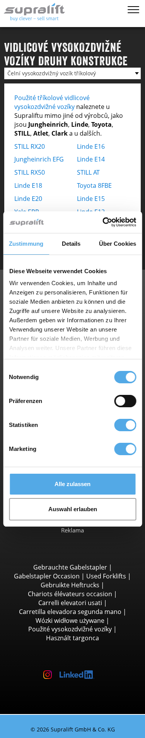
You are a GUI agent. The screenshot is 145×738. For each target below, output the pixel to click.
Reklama (72, 530)
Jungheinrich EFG (39, 159)
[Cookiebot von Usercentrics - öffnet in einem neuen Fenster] (103, 222)
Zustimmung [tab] (26, 243)
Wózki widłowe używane (70, 620)
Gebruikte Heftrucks (70, 585)
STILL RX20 (29, 146)
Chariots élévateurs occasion (70, 594)
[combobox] (72, 73)
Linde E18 (28, 185)
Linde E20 (28, 198)
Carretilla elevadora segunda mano (70, 611)
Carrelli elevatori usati (70, 603)
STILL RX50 (29, 172)
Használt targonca (72, 638)
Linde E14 (91, 159)
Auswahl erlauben (72, 509)
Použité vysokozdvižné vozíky (70, 629)
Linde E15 (91, 198)
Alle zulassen (72, 484)
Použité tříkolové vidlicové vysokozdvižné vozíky (52, 102)
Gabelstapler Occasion (47, 576)
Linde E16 (91, 146)
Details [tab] (71, 243)
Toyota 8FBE (94, 185)
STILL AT (88, 172)
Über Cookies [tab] (117, 243)
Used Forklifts (106, 576)
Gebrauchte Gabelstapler (70, 567)
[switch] (125, 401)
